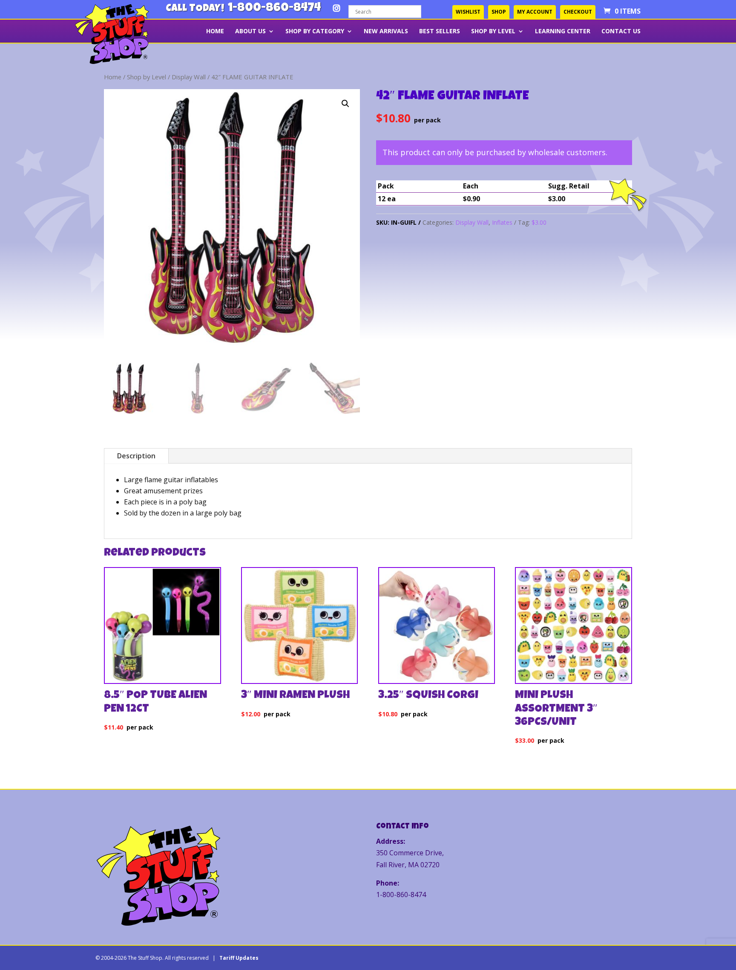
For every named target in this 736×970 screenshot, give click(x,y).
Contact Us (621, 31)
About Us (250, 31)
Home (215, 31)
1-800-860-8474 (274, 9)
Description (136, 455)
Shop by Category (314, 31)
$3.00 (539, 222)
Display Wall (189, 76)
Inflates (502, 222)
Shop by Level (493, 31)
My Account (534, 11)
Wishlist (468, 11)
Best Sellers (439, 31)
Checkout (578, 11)
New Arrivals (386, 31)
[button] (345, 103)
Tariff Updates (239, 957)
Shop (499, 11)
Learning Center (562, 31)
